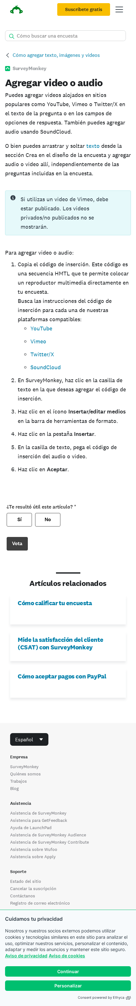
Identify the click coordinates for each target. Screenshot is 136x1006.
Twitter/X (42, 354)
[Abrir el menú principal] (119, 9)
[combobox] (29, 739)
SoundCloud (45, 367)
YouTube (41, 328)
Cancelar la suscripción (33, 888)
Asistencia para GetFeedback (38, 820)
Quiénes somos (25, 774)
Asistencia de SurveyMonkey (38, 813)
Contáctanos (22, 896)
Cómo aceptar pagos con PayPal (62, 676)
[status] (68, 212)
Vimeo (38, 341)
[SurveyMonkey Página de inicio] (16, 10)
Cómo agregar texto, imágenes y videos (56, 55)
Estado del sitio (25, 881)
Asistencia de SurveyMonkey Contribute (49, 842)
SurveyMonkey (24, 766)
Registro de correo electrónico (40, 903)
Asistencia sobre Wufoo (33, 849)
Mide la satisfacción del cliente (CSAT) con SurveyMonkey (60, 643)
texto (93, 145)
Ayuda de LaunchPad (31, 827)
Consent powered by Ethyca (101, 997)
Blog (14, 788)
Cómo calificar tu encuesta (55, 603)
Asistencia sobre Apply (33, 856)
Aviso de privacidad (26, 955)
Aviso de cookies (67, 955)
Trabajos (18, 781)
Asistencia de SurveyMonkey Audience (48, 835)
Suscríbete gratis (83, 9)
